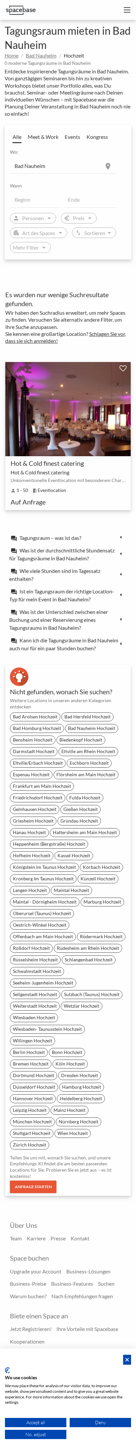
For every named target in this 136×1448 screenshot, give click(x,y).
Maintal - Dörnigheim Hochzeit (45, 902)
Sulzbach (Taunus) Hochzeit (91, 994)
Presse (58, 1238)
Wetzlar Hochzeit (81, 1006)
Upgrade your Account (35, 1271)
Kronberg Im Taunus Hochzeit (43, 878)
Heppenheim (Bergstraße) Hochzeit (49, 844)
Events (72, 137)
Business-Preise (28, 1283)
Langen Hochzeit (30, 890)
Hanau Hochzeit (29, 832)
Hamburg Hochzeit (81, 1087)
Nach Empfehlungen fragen (82, 1296)
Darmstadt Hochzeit (33, 751)
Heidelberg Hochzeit (81, 1098)
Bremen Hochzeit (31, 1063)
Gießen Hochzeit (80, 809)
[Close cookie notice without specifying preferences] (127, 1360)
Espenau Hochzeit (31, 774)
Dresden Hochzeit (79, 1075)
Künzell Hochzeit (98, 878)
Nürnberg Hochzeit (78, 1121)
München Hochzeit (32, 1121)
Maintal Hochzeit (71, 890)
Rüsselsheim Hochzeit (35, 959)
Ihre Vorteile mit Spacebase (87, 1329)
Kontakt (80, 1238)
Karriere (36, 1238)
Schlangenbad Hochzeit (89, 959)
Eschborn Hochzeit (89, 763)
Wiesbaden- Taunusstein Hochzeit (47, 1029)
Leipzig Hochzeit (30, 1110)
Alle (17, 137)
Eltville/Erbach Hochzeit (38, 763)
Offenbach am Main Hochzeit (43, 936)
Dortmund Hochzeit (33, 1075)
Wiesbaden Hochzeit (34, 1017)
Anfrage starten (33, 1186)
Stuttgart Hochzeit (32, 1133)
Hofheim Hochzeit (32, 855)
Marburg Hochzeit (102, 902)
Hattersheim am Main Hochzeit (85, 832)
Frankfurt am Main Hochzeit (42, 786)
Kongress (97, 137)
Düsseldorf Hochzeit (34, 1087)
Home (11, 55)
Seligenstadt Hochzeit (35, 994)
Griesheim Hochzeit (33, 821)
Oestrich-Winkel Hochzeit (39, 925)
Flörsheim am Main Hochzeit (86, 774)
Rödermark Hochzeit (101, 936)
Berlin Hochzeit (29, 1052)
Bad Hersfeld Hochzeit (87, 716)
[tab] (68, 537)
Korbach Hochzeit (101, 867)
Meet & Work (43, 137)
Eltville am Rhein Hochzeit (88, 751)
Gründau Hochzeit (79, 821)
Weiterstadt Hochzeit (35, 1006)
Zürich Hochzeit (29, 1144)
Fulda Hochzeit (84, 797)
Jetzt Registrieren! (30, 1329)
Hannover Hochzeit (33, 1098)
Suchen (106, 1283)
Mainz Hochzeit (69, 1110)
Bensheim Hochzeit (32, 740)
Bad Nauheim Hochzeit (91, 728)
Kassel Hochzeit (73, 855)
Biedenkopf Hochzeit (80, 740)
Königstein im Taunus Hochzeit (44, 867)
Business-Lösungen (88, 1271)
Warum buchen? (28, 1296)
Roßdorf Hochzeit (31, 948)
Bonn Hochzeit (67, 1052)
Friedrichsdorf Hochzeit (37, 797)
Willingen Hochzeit (32, 1040)
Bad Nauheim (41, 55)
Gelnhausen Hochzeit (34, 809)
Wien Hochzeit (72, 1133)
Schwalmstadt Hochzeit (37, 971)
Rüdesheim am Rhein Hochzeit (88, 948)
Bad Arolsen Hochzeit (35, 716)
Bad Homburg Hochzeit (37, 728)
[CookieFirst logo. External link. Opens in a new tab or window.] (7, 1370)
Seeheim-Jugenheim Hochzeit (43, 982)
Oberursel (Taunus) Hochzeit (42, 913)
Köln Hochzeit (70, 1063)
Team (16, 1238)
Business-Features (72, 1283)
